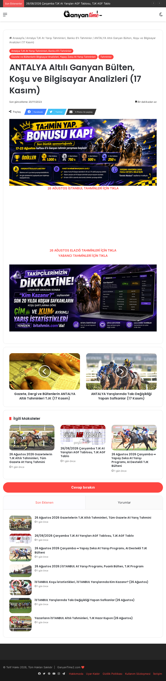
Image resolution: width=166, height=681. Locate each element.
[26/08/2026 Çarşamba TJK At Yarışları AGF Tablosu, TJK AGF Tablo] (83, 435)
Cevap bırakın (83, 487)
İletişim (157, 673)
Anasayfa (18, 38)
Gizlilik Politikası (112, 673)
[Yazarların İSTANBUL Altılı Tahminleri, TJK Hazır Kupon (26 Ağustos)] (20, 623)
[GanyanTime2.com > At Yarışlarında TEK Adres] (83, 14)
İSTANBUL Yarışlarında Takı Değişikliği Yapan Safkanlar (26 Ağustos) (85, 600)
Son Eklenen (44, 502)
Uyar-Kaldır (93, 673)
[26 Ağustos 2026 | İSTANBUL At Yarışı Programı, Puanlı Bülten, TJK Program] (20, 570)
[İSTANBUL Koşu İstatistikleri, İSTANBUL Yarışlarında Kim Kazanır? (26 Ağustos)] (20, 587)
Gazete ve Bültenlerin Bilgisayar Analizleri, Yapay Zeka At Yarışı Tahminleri (53, 56)
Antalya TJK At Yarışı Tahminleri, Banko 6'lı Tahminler (59, 38)
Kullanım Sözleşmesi (137, 673)
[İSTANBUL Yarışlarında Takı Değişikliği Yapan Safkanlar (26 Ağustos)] (20, 605)
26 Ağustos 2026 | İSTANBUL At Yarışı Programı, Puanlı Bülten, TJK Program (89, 566)
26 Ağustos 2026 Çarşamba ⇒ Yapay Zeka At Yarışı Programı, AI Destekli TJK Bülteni (134, 460)
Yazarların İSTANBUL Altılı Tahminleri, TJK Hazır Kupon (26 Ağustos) (84, 618)
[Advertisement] (83, 219)
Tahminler (106, 56)
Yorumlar (124, 502)
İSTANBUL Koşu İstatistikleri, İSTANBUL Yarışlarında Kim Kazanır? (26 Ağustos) (91, 582)
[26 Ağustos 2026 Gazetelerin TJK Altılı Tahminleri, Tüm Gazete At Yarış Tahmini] (31, 437)
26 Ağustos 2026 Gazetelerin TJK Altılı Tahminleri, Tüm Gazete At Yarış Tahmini (30, 458)
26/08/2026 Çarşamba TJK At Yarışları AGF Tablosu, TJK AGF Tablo (68, 3)
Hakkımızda (76, 673)
